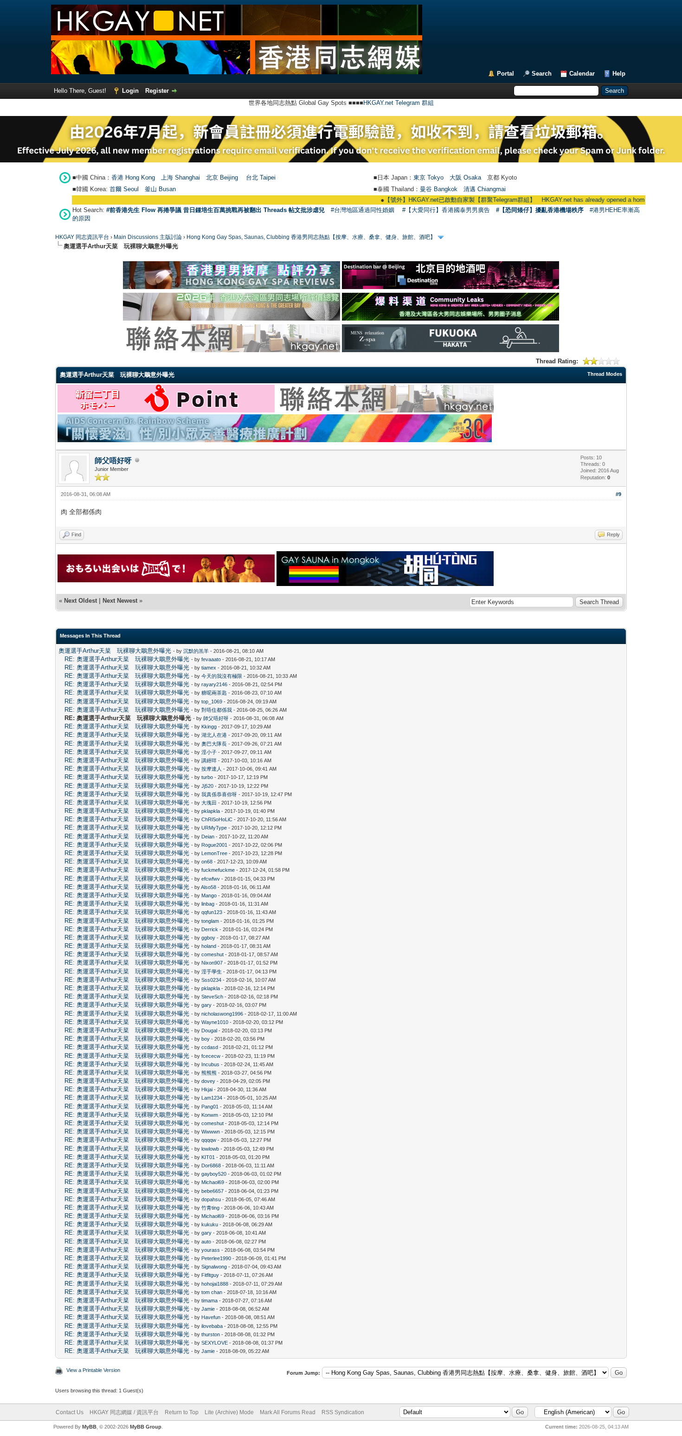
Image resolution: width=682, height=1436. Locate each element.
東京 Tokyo (428, 177)
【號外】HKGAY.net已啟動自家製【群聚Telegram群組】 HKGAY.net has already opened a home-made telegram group (502, 199)
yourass (210, 1250)
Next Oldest (80, 600)
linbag (207, 904)
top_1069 (211, 701)
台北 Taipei (261, 177)
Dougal (209, 1030)
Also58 (208, 887)
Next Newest (120, 600)
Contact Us (70, 1412)
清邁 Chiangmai (484, 189)
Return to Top (182, 1412)
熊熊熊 (209, 1072)
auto (206, 1241)
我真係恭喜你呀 (219, 794)
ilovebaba (212, 1326)
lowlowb (210, 1149)
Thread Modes (604, 374)
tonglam (210, 921)
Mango (209, 895)
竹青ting (210, 1208)
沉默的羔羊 (196, 651)
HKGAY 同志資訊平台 (82, 237)
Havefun (210, 1317)
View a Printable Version (93, 1370)
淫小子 (209, 752)
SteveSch (212, 996)
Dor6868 (211, 1165)
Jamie (208, 1309)
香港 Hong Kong (133, 177)
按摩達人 (211, 769)
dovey (208, 1081)
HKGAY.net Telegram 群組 (398, 102)
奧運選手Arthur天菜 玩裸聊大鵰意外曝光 (114, 650)
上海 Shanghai (180, 177)
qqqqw (208, 1140)
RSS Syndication (343, 1412)
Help (618, 73)
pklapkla (210, 811)
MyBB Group (145, 1427)
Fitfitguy (210, 1275)
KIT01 (208, 1157)
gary (206, 1005)
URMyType (214, 828)
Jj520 (207, 786)
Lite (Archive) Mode (229, 1412)
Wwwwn (210, 1131)
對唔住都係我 (216, 710)
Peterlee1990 (216, 1258)
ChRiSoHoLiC (216, 819)
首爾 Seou (123, 189)
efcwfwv (210, 879)
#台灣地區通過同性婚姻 (362, 209)
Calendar (582, 73)
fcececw (210, 1056)
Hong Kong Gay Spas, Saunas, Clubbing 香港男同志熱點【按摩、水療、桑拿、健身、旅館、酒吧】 (311, 237)
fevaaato (211, 659)
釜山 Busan (160, 189)
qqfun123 (211, 912)
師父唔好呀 (113, 460)
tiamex (208, 667)
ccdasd (209, 1047)
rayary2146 (214, 684)
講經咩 (209, 760)
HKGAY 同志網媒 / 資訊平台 (124, 1412)
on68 (206, 861)
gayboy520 (213, 1174)
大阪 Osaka (465, 177)
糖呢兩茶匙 (214, 692)
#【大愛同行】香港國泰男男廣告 (446, 209)
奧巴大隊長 (214, 744)
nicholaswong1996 (222, 1014)
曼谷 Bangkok (438, 189)
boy (205, 1039)
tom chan (211, 1292)
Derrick (209, 929)
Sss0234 (211, 980)
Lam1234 (211, 1098)
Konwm (209, 1115)
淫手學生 (211, 971)
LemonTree (214, 853)
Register (157, 90)
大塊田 (209, 802)
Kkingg (209, 726)
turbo (207, 777)
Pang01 (210, 1106)
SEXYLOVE (214, 1343)
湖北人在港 (214, 735)
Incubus (210, 1064)
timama (209, 1300)
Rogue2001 (214, 845)
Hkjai (206, 1089)
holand (208, 946)
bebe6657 (212, 1191)
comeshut (212, 954)
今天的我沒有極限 (221, 676)
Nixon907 (212, 963)
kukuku (209, 1224)
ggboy (208, 937)
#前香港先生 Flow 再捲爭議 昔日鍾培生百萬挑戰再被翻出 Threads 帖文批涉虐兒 (215, 209)
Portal (505, 73)
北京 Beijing (222, 177)
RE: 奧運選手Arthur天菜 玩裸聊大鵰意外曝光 (126, 659)
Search (542, 73)
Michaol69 (212, 1182)
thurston (210, 1334)
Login (130, 90)
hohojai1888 (214, 1284)
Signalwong (214, 1266)
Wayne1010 (214, 1022)
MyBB (89, 1427)
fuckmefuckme (218, 870)
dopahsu (211, 1199)
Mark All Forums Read (287, 1412)
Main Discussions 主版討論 (148, 237)
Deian (207, 836)
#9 (618, 494)
